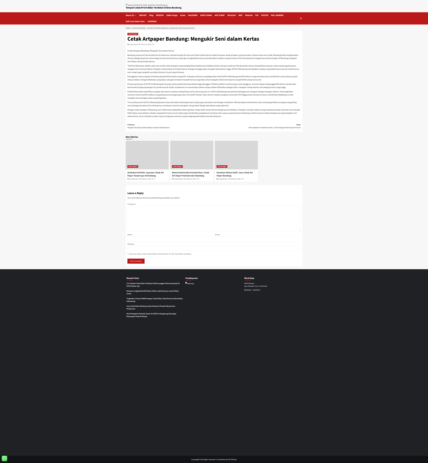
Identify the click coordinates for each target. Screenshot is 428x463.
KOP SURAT (220, 15)
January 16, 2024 (146, 44)
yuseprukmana (133, 44)
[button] (301, 18)
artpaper (234, 55)
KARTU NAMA (206, 15)
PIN (256, 15)
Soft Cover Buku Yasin (135, 21)
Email (217, 234)
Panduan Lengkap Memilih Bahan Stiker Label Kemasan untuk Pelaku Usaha (153, 292)
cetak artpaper (132, 34)
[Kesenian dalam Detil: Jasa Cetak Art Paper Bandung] (236, 155)
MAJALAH (231, 15)
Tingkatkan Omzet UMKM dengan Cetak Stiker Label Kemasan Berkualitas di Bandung (155, 299)
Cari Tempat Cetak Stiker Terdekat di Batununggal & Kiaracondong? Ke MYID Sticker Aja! (153, 284)
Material (248, 15)
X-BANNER (151, 21)
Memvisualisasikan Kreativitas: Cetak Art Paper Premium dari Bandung (190, 174)
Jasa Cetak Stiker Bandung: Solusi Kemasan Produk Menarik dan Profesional (151, 307)
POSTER (264, 15)
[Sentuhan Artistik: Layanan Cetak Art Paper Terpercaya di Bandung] (147, 155)
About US (130, 15)
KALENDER (193, 15)
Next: (275, 126)
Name (130, 234)
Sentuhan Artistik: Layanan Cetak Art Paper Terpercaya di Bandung (145, 174)
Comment (131, 204)
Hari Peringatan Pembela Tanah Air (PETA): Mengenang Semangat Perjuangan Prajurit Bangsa (151, 315)
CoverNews (221, 459)
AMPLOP (143, 15)
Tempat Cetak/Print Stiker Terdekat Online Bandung (153, 7)
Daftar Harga (171, 15)
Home (182, 15)
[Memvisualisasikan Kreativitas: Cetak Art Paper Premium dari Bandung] (191, 155)
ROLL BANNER (277, 15)
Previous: (148, 126)
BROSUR (160, 15)
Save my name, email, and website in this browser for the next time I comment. (160, 254)
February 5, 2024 (146, 179)
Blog (151, 15)
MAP (240, 15)
